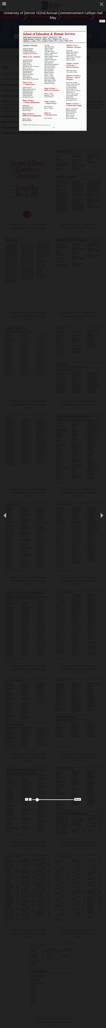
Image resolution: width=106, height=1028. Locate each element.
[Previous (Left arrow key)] (4, 514)
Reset (77, 799)
